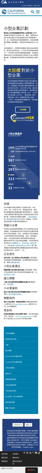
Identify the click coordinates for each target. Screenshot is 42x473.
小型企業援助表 (10, 385)
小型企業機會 (10, 333)
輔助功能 (16, 458)
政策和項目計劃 (10, 339)
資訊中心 (8, 373)
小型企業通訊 (32, 217)
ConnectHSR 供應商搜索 (13, 362)
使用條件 (16, 454)
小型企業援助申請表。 (15, 294)
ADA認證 (23, 6)
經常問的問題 (10, 402)
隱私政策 (4, 458)
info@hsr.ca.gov (28, 447)
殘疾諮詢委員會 (17, 462)
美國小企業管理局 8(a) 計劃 (21, 245)
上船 (22, 250)
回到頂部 (4, 454)
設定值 (38, 5)
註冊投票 (18, 425)
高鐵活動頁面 (15, 262)
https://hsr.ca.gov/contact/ (24, 316)
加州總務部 (15, 243)
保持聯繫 (23, 110)
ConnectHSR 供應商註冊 (13, 356)
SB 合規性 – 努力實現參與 (14, 396)
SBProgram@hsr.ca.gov (20, 304)
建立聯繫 (10, 284)
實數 (29, 425)
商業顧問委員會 (14, 219)
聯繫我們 (30, 6)
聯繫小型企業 (10, 408)
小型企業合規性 (10, 391)
